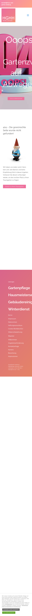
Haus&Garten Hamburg (13, 364)
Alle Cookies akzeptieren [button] (8, 612)
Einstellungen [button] (8, 604)
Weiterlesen (25, 605)
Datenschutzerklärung (7, 606)
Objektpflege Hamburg (13, 366)
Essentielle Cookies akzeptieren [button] (11, 609)
